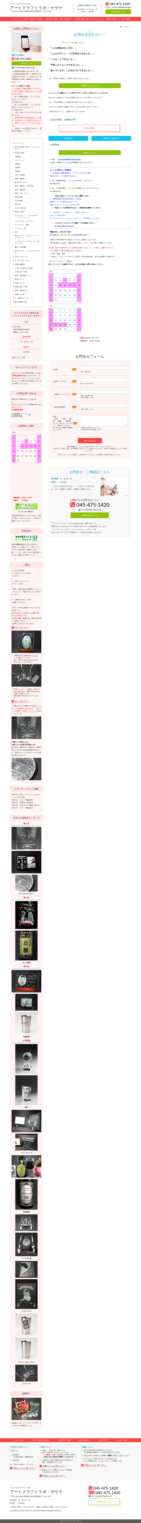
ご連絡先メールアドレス (62, 394)
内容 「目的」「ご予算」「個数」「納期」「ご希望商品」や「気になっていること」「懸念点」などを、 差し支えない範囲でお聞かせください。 (63, 423)
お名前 (55, 369)
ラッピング (34, 655)
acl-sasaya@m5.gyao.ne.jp (121, 7)
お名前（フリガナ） (60, 381)
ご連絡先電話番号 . (61, 407)
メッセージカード (31, 660)
